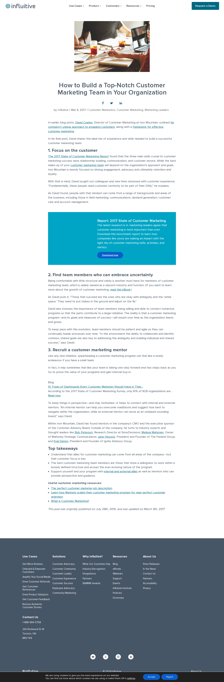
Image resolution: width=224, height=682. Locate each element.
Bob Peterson (84, 432)
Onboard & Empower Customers (33, 570)
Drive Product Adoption (35, 594)
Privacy (147, 588)
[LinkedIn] (121, 103)
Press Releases (151, 563)
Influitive (63, 110)
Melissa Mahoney (152, 432)
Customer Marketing (130, 110)
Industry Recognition (94, 568)
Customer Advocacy (63, 563)
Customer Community (64, 568)
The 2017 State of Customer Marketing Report (78, 156)
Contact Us (149, 573)
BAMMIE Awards (91, 583)
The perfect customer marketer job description (81, 488)
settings (131, 678)
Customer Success (62, 583)
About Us (149, 556)
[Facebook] (103, 103)
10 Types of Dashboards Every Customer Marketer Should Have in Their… (95, 386)
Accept (151, 676)
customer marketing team (87, 165)
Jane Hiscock (106, 437)
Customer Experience (64, 578)
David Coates (83, 122)
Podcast (117, 592)
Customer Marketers (101, 110)
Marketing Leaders (157, 110)
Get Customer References (30, 588)
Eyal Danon (61, 441)
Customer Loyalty (61, 573)
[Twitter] (111, 103)
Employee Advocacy (63, 588)
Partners (87, 578)
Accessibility (150, 583)
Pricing (150, 6)
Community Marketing (64, 592)
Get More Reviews (32, 563)
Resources (120, 556)
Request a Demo (205, 6)
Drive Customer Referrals (36, 581)
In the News (149, 568)
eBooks (117, 568)
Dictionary (118, 597)
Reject (169, 676)
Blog (115, 563)
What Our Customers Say (96, 563)
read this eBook (120, 289)
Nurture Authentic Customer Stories (32, 606)
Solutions (58, 556)
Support (117, 578)
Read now (54, 395)
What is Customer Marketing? (70, 501)
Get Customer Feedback (36, 599)
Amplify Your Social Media (36, 576)
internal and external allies (121, 471)
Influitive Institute (122, 588)
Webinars (118, 573)
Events (116, 583)
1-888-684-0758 (31, 622)
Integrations (89, 573)
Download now (110, 255)
